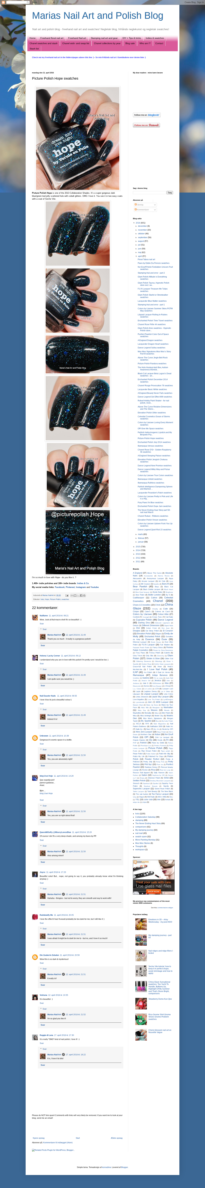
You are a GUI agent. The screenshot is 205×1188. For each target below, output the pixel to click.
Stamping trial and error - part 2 (151, 273)
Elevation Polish (144, 634)
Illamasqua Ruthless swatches (151, 483)
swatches (65, 599)
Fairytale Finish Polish (141, 647)
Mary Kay (142, 710)
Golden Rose (146, 664)
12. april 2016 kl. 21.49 (76, 635)
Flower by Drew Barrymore (163, 650)
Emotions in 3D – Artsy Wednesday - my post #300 (160, 920)
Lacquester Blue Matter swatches (152, 301)
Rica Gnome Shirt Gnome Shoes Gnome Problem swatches (159, 1016)
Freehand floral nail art (51, 38)
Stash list (34, 48)
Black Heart (168, 589)
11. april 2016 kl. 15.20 (82, 832)
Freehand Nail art (77, 38)
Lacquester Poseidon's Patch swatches (155, 493)
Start (78, 1138)
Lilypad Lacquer (151, 694)
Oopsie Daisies (139, 740)
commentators (162, 907)
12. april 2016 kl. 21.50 (76, 755)
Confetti (136, 617)
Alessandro (137, 578)
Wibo (171, 797)
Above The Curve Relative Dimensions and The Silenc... (155, 408)
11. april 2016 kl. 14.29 (64, 776)
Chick (157, 605)
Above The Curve (154, 573)
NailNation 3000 (156, 726)
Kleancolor (137, 686)
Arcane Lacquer (148, 581)
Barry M (165, 584)
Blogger (124, 1167)
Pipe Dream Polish (149, 751)
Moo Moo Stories (142, 843)
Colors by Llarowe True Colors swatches (155, 475)
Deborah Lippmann (162, 623)
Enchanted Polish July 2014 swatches (154, 442)
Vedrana (43, 995)
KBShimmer (156, 683)
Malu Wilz (145, 707)
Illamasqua (138, 675)
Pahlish (143, 743)
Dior (138, 628)
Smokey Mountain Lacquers (160, 781)
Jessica (157, 680)
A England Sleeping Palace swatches (154, 456)
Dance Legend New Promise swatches (155, 466)
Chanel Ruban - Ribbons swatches (153, 516)
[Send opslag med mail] (67, 595)
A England (137, 573)
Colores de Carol (162, 611)
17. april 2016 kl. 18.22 (76, 1055)
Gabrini (167, 653)
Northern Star (146, 734)
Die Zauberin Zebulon (49, 955)
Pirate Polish (138, 754)
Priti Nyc (148, 764)
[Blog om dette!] (75, 595)
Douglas (136, 631)
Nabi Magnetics (160, 724)
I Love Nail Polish (157, 669)
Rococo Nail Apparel (141, 773)
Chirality (155, 609)
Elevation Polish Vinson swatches (152, 520)
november (142, 230)
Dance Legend (165, 619)
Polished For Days (156, 756)
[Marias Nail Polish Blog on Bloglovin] (147, 117)
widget (170, 907)
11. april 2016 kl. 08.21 (59, 616)
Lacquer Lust (167, 689)
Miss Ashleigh (145, 716)
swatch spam (141, 836)
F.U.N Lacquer (148, 645)
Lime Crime (168, 694)
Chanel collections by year (107, 43)
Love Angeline (138, 699)
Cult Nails (169, 617)
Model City (159, 716)
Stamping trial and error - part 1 (151, 305)
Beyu (157, 587)
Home (32, 38)
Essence (149, 639)
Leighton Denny (150, 691)
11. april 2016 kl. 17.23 (56, 872)
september (143, 237)
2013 (138, 554)
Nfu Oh (156, 729)
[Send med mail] (72, 595)
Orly (150, 740)
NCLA (138, 724)
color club (148, 799)
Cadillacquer (138, 598)
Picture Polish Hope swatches (151, 438)
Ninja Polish (161, 732)
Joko (168, 680)
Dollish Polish (151, 628)
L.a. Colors (137, 689)
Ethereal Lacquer (140, 642)
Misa (135, 716)
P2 (167, 740)
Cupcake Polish (144, 619)
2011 (138, 561)
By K (168, 595)
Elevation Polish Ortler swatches (152, 413)
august (141, 241)
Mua (157, 721)
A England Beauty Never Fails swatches (155, 393)
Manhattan (168, 707)
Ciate (165, 609)
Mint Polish (166, 713)
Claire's (148, 611)
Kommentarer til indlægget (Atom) (58, 1142)
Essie (164, 639)
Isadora (146, 678)
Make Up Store (152, 705)
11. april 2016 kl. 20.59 (70, 955)
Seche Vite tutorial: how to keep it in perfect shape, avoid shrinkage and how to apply (160, 969)
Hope (47, 599)
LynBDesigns (168, 699)
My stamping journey (144, 830)
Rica (153, 770)
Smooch (136, 783)
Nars (148, 729)
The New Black (167, 791)
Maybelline (137, 713)
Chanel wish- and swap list (75, 43)
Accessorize (148, 576)
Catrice (154, 598)
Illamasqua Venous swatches (150, 446)
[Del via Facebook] (81, 595)
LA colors (148, 689)
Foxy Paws (140, 653)
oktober (141, 233)
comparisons (141, 827)
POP (134, 743)
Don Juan (166, 628)
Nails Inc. (139, 729)
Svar (42, 624)
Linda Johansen (142, 697)
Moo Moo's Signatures (152, 718)
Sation (144, 775)
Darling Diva (144, 623)
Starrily (166, 786)
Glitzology (158, 661)
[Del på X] (78, 595)
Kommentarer (143, 210)
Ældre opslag (117, 1138)
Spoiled (156, 783)
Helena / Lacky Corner (50, 656)
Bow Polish (140, 595)
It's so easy (158, 678)
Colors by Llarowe (142, 614)
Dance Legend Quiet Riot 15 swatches (154, 530)
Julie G (145, 683)
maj (140, 252)
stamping (139, 820)
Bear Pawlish (140, 586)
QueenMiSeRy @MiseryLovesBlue (55, 832)
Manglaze (156, 707)
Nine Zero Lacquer (144, 732)
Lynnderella (140, 702)
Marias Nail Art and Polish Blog (97, 15)
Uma (134, 797)
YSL (137, 799)
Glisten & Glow (153, 658)
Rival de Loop (165, 770)
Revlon (145, 770)
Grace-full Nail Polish (142, 666)
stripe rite (136, 802)
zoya (144, 802)
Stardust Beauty (150, 786)
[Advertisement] (77, 1128)
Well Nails (151, 797)
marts (140, 534)
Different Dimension (150, 625)
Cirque (136, 611)
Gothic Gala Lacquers (162, 664)
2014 (138, 550)
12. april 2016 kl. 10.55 (58, 995)
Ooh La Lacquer (162, 737)
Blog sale (130, 43)
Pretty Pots (160, 762)
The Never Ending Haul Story (148, 823)
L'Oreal (167, 686)
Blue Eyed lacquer (142, 592)
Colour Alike (163, 614)
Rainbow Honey (151, 767)
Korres (146, 686)
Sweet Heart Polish (162, 789)
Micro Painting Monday (145, 840)
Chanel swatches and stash (43, 43)
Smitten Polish (139, 780)
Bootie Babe (157, 592)
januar (141, 542)
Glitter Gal (169, 658)
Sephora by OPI (158, 775)
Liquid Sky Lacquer (160, 697)
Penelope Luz (146, 745)
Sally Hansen (159, 773)
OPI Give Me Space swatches (150, 428)
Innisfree (136, 678)
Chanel (158, 601)
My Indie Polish (167, 721)
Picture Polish (55, 599)
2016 (138, 223)
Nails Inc (169, 726)
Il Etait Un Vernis (163, 672)
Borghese (169, 592)
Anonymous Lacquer (155, 578)
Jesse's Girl (145, 680)
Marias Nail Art (48, 595)
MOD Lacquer (162, 702)
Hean (160, 666)
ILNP (135, 672)
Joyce (42, 872)
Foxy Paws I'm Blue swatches (150, 502)
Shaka (142, 778)
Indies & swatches (155, 38)
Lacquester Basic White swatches (152, 389)
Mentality (147, 713)
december (142, 226)
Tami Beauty (152, 791)
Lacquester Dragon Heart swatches (153, 344)
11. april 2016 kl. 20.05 (64, 915)
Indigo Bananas (160, 675)
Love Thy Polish (154, 699)
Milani (157, 713)
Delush (135, 625)
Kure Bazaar (157, 686)
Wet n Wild (162, 797)
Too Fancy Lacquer (160, 794)
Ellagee (158, 634)
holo (42, 599)
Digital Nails (168, 625)
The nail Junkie (142, 794)
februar (141, 538)
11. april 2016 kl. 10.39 (59, 736)
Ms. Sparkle (146, 721)
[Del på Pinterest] (84, 595)
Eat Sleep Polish (152, 631)
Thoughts (139, 846)
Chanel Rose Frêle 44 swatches (152, 324)
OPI (146, 737)
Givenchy (160, 656)
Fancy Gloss (158, 647)
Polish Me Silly (164, 754)
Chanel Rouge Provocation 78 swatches (155, 385)
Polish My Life (138, 756)
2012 (138, 558)
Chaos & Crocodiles (142, 605)
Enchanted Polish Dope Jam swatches (154, 506)
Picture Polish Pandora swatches (152, 363)
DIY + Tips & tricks (132, 38)
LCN (157, 689)
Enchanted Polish (152, 636)
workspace (140, 849)
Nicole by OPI (167, 729)
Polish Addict (151, 754)
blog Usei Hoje (46, 776)
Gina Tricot (137, 656)
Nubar (157, 734)
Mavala (166, 710)
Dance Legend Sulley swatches (151, 348)
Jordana (136, 683)
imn (158, 799)
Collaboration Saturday (145, 817)
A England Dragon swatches (150, 340)
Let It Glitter (165, 691)
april (140, 256)
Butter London (154, 595)
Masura (154, 710)
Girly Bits (149, 656)
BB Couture (145, 584)
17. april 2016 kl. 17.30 (64, 1035)
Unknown (44, 736)
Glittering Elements (143, 661)
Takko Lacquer (138, 791)
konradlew (106, 1167)
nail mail (139, 833)
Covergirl (146, 617)
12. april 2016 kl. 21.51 (76, 894)
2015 (138, 547)
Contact (159, 43)
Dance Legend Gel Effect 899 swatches (155, 397)
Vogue (141, 797)
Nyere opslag (39, 1138)
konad (167, 800)
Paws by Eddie (158, 743)
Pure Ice (160, 764)
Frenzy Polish (154, 653)
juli (139, 245)
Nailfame (44, 616)
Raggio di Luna (46, 1035)
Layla (138, 691)
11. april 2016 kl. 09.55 (67, 696)
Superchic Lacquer (141, 789)
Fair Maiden (165, 645)
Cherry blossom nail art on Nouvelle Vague (159, 1031)
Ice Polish (148, 672)
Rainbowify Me (46, 915)
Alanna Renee (164, 576)
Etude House (156, 642)
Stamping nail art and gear (104, 38)
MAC (150, 702)
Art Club (162, 581)
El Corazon (168, 631)
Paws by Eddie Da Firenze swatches (153, 263)
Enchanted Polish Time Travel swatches (155, 320)
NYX (147, 724)
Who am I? (145, 43)
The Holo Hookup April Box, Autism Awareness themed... (153, 368)
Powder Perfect (152, 759)
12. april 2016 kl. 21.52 (76, 1014)
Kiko (167, 683)
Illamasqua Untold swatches (150, 479)
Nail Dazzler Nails (48, 696)
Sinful (166, 778)
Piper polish (165, 751)
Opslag (140, 205)
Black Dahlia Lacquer (151, 589)
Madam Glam (138, 705)
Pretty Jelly (147, 762)
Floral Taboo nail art (146, 259)
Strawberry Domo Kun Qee (160, 999)
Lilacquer (136, 694)
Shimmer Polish (154, 778)
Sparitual (146, 783)
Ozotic (160, 740)
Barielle (156, 584)
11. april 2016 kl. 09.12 (71, 656)
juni (140, 249)
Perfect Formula (160, 745)
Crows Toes (157, 617)
